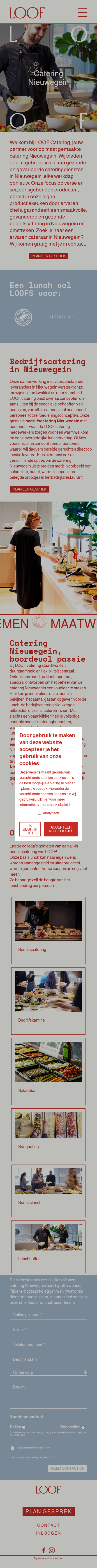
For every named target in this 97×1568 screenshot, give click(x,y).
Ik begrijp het (30, 829)
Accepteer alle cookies (60, 829)
